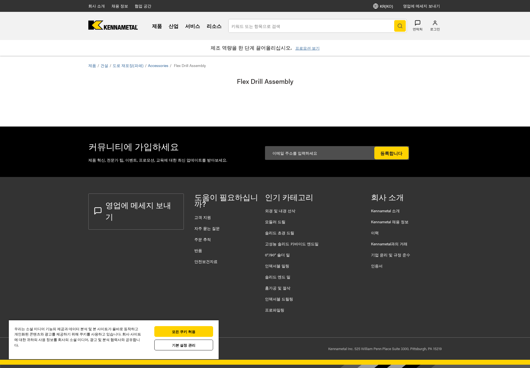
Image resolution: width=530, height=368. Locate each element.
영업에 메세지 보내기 (421, 6)
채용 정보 (120, 6)
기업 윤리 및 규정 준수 (390, 254)
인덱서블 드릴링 (279, 299)
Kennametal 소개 (385, 210)
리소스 (214, 25)
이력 (375, 232)
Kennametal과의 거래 (389, 243)
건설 (104, 65)
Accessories (158, 65)
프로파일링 (274, 310)
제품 (157, 25)
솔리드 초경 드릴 (279, 232)
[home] (113, 28)
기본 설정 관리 (183, 345)
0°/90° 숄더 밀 (277, 254)
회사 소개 (96, 6)
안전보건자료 (206, 261)
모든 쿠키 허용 (183, 331)
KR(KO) (386, 6)
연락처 (418, 28)
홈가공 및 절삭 (277, 288)
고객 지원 (202, 217)
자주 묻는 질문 (207, 228)
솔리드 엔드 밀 (277, 277)
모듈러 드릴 (275, 221)
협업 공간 (143, 6)
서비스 (192, 25)
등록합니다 (391, 153)
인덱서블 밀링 (277, 265)
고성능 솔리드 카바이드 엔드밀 (292, 243)
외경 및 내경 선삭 (280, 210)
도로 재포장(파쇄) (128, 65)
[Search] (400, 26)
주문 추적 (202, 239)
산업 (174, 25)
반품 (198, 250)
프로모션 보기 (307, 48)
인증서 (377, 265)
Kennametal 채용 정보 (390, 221)
